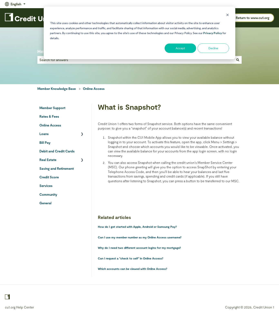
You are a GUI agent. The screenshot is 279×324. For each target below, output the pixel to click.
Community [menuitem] (48, 194)
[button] (82, 134)
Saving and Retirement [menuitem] (56, 168)
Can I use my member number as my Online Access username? (140, 237)
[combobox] (135, 60)
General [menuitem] (45, 203)
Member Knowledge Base (56, 88)
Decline (213, 48)
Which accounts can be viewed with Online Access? (132, 268)
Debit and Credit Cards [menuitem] (57, 151)
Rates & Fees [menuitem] (49, 116)
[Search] (238, 60)
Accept (180, 48)
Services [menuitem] (45, 186)
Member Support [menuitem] (52, 108)
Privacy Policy (212, 33)
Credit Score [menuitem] (49, 177)
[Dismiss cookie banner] (227, 15)
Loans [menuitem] (44, 134)
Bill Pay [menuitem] (44, 142)
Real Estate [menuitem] (47, 160)
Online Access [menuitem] (50, 125)
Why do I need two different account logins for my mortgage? (139, 247)
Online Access (94, 88)
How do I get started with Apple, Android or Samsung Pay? (137, 226)
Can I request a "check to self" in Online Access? (130, 258)
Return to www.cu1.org (252, 18)
